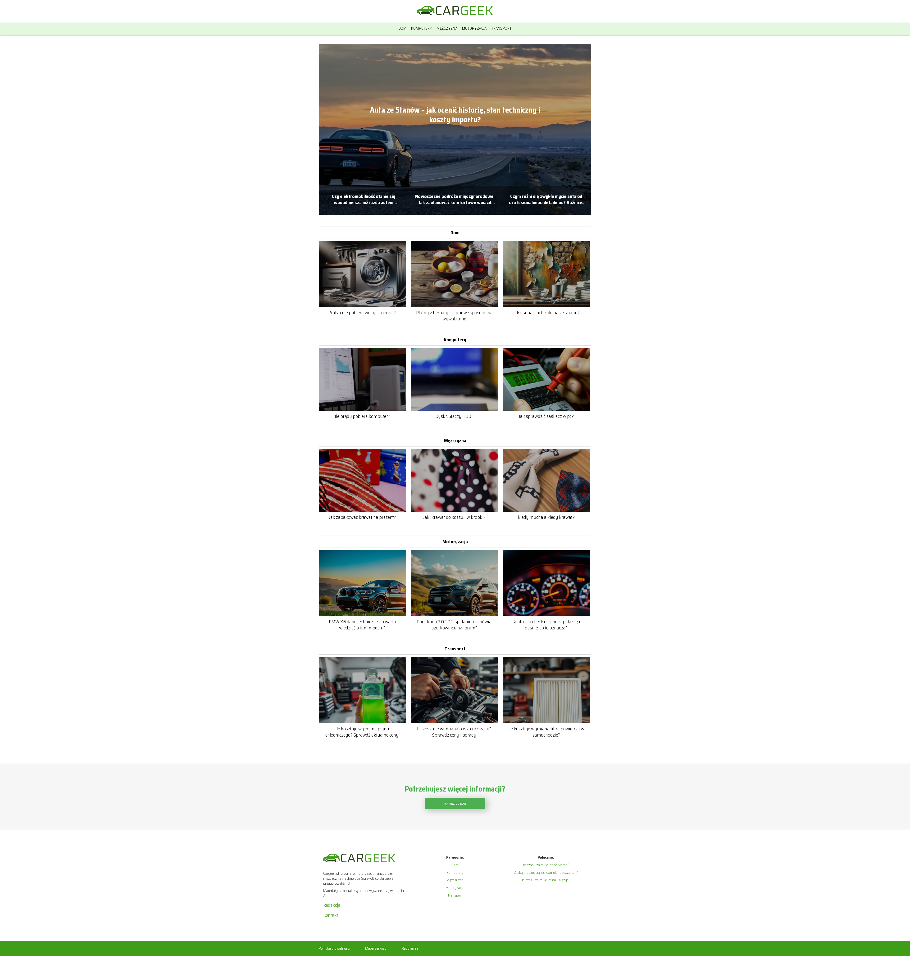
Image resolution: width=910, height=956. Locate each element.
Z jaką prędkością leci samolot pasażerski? (546, 872)
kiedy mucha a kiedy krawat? (546, 517)
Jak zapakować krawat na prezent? (362, 517)
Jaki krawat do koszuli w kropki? (454, 517)
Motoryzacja (474, 28)
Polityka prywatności (334, 948)
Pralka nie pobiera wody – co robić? (362, 313)
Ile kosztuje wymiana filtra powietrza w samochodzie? (546, 732)
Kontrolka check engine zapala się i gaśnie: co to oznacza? (546, 625)
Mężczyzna (447, 28)
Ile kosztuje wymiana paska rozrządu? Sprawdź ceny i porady (454, 732)
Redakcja (332, 905)
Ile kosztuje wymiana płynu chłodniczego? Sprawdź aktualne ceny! (362, 732)
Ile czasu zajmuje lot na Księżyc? (545, 880)
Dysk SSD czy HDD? (454, 416)
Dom (402, 28)
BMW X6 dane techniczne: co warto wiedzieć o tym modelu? (362, 625)
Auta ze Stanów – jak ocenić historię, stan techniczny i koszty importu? (455, 115)
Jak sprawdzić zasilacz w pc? (546, 416)
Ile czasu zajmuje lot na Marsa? (546, 865)
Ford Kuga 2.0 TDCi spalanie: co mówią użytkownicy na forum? (454, 625)
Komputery (421, 28)
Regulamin (410, 948)
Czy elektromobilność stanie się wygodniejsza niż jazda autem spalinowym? (363, 198)
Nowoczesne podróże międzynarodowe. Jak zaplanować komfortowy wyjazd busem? (455, 198)
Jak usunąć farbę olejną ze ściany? (546, 313)
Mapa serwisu (376, 948)
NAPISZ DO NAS (455, 803)
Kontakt (330, 915)
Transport (501, 28)
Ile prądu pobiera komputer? (362, 416)
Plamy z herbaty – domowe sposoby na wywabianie (454, 316)
